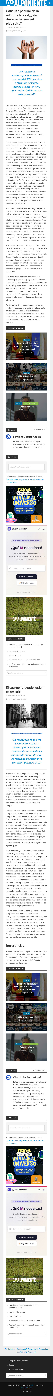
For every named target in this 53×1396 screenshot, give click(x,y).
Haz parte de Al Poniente (18, 1361)
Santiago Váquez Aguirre (17, 31)
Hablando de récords (27, 376)
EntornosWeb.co (26, 1388)
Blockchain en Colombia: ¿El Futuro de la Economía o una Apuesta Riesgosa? (26, 1350)
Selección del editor (30, 403)
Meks (32, 1385)
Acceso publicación (16, 1369)
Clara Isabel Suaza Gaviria (17, 699)
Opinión (26, 340)
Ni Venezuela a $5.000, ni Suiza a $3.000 (24, 660)
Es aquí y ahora (26, 406)
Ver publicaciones (39, 430)
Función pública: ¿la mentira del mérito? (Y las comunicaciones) (26, 346)
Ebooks (12, 1365)
